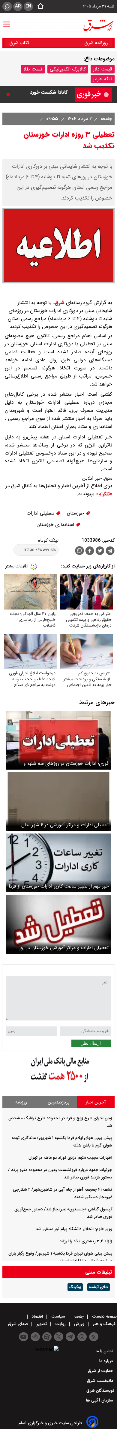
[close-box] (9, 94)
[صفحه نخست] (38, 6)
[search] (7, 6)
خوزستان (76, 513)
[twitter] (99, 551)
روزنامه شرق (96, 43)
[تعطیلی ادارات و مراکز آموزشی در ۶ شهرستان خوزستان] (58, 801)
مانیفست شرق (100, 1380)
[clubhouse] (35, 1336)
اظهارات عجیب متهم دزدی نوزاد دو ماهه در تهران (70, 1157)
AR (18, 6)
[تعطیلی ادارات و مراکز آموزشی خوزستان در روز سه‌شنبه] (58, 924)
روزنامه (21, 1102)
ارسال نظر (91, 1043)
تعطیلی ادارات (41, 513)
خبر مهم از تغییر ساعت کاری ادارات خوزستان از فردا (59, 886)
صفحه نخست (104, 1316)
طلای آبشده (98, 1287)
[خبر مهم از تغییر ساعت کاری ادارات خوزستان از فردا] (58, 863)
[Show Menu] (6, 21)
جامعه (105, 118)
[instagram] (82, 1336)
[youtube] (23, 1336)
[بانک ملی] (59, 1082)
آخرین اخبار (96, 1102)
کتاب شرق (20, 43)
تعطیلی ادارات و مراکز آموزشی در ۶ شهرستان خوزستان (65, 825)
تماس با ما (105, 1351)
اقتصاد (37, 1316)
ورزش (79, 1324)
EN (28, 6)
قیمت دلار (102, 69)
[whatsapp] (79, 550)
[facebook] (89, 551)
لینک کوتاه (48, 540)
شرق (59, 303)
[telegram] (110, 552)
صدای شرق (18, 1324)
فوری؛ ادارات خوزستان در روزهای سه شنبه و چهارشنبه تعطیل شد (66, 763)
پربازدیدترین (58, 1102)
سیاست (58, 1316)
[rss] (93, 1336)
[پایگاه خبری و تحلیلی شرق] (98, 25)
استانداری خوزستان (56, 524)
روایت (60, 1324)
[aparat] (47, 1336)
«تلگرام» (103, 494)
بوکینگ (75, 1287)
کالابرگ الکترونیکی (68, 69)
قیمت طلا (33, 69)
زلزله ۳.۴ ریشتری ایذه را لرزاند (85, 1241)
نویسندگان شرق (100, 1390)
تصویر (41, 1324)
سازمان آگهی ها (100, 1400)
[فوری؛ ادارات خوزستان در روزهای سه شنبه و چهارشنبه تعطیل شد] (58, 740)
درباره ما (106, 1361)
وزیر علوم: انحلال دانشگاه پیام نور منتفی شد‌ (74, 1229)
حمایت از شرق (101, 1370)
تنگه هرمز (102, 79)
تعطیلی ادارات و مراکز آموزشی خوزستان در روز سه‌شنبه (64, 947)
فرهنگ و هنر (104, 1324)
